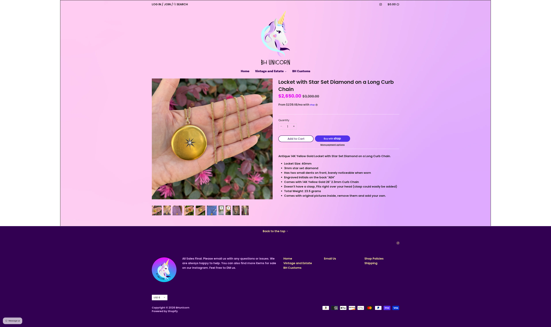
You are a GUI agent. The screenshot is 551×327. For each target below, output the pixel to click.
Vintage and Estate (297, 263)
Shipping (370, 263)
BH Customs (292, 268)
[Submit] (175, 4)
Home (287, 259)
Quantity (283, 120)
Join (167, 4)
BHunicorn (182, 307)
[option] (157, 210)
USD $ (157, 297)
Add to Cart (296, 139)
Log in (156, 4)
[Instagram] (380, 4)
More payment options (332, 145)
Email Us (330, 259)
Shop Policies (374, 259)
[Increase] (294, 127)
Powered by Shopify (165, 311)
